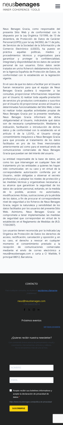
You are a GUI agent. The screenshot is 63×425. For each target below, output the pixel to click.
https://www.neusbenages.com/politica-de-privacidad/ (31, 402)
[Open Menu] (57, 6)
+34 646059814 (31, 304)
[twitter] (29, 309)
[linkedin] (38, 309)
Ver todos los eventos (52, 327)
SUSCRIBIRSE (18, 408)
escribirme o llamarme (47, 290)
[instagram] (33, 309)
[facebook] (24, 309)
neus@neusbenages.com (31, 301)
